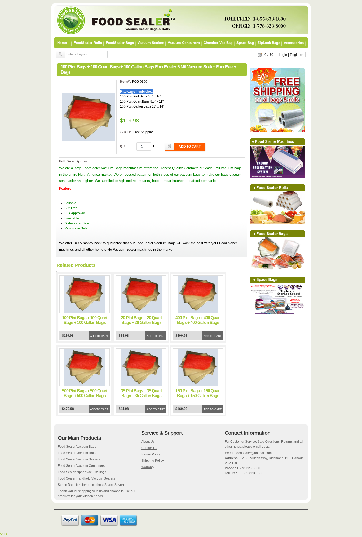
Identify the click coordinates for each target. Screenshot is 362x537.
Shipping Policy (152, 461)
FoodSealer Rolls (88, 43)
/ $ (268, 55)
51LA (4, 534)
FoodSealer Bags (120, 43)
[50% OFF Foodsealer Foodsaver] (181, 33)
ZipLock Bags (269, 43)
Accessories (294, 43)
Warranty (147, 467)
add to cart (190, 146)
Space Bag (245, 43)
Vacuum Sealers (151, 43)
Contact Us (149, 448)
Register (296, 55)
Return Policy (151, 454)
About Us (147, 441)
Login (283, 55)
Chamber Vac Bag (218, 43)
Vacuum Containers (184, 43)
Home (62, 43)
